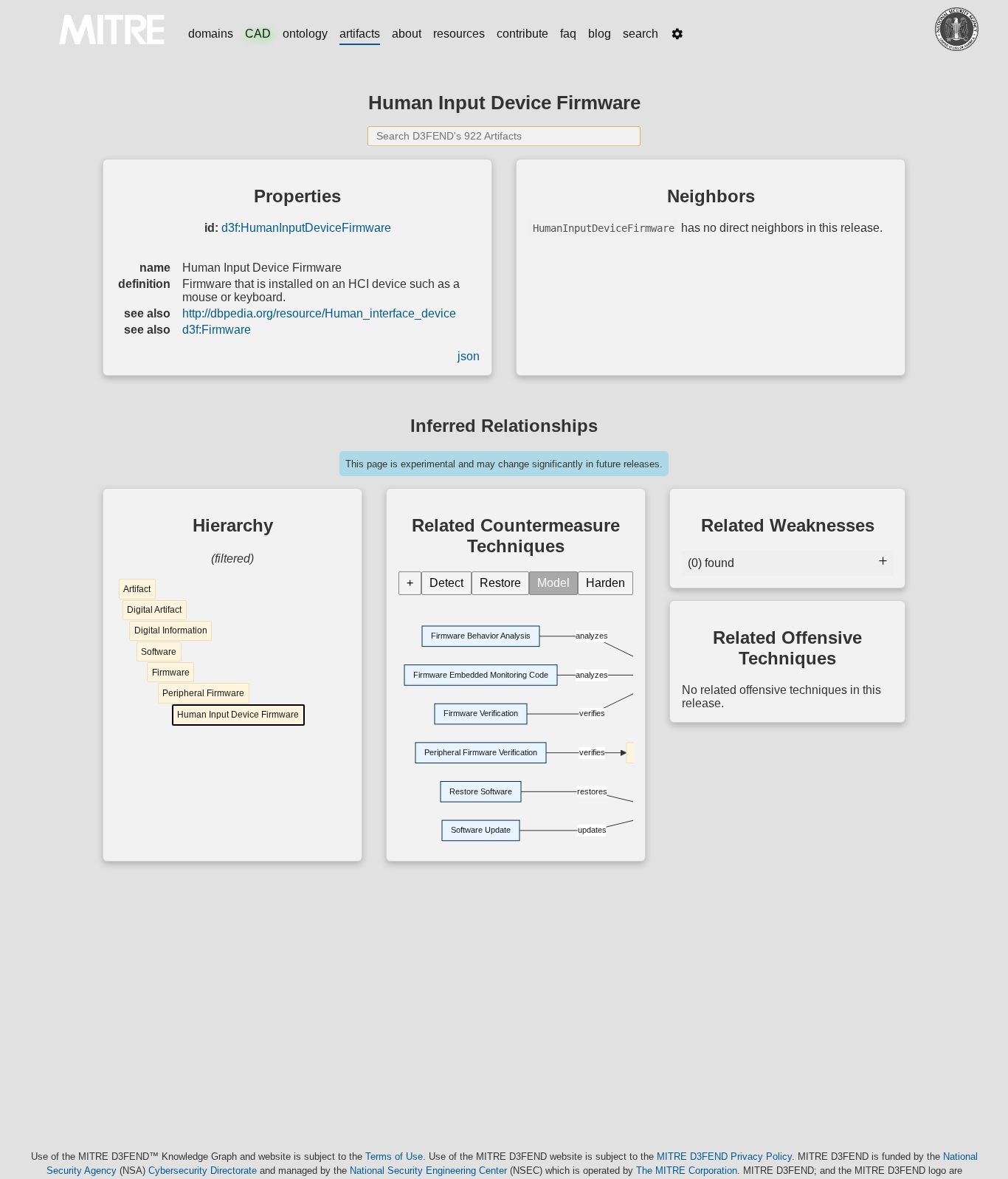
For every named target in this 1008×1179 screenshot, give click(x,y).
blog (599, 33)
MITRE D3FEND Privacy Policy (724, 1156)
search (640, 33)
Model (553, 583)
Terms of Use (394, 1156)
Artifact (137, 589)
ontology (305, 33)
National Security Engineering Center (428, 1170)
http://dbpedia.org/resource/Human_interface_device (319, 313)
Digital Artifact (154, 610)
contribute (522, 33)
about (406, 33)
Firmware (171, 672)
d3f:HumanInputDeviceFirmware (306, 227)
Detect (446, 583)
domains (210, 33)
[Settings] (677, 34)
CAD (258, 33)
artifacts (359, 33)
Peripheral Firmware (203, 693)
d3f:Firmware (216, 329)
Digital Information (170, 630)
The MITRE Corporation (686, 1170)
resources (459, 33)
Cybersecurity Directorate (202, 1170)
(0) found (711, 563)
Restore (500, 583)
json (469, 356)
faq (568, 33)
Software (158, 652)
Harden (605, 583)
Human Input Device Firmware (238, 714)
